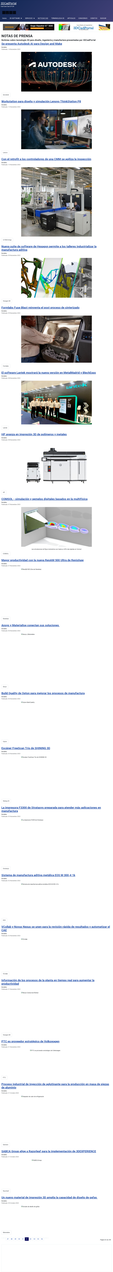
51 (23, 1239)
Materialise (6, 1232)
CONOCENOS (82, 18)
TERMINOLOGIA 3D (57, 18)
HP (4, 492)
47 (8, 1239)
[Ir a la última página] (47, 1238)
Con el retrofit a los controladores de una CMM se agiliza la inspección (46, 159)
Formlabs (6, 366)
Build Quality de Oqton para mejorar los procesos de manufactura (43, 693)
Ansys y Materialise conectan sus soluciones (30, 625)
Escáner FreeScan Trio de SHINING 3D (25, 748)
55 (38, 1239)
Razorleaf (6, 1191)
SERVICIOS (29, 18)
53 (30, 1239)
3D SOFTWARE (15, 18)
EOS (4, 920)
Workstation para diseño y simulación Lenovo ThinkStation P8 (41, 101)
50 (19, 1239)
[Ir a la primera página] (2, 1238)
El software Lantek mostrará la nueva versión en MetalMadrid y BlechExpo (48, 372)
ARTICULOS (71, 18)
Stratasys (6, 868)
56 (42, 1239)
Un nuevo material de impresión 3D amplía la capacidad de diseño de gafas (49, 1197)
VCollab (5, 974)
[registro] (84, 27)
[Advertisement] (56, 1258)
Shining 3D (6, 801)
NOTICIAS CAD (43, 18)
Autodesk (6, 95)
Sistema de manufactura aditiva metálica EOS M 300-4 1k (38, 875)
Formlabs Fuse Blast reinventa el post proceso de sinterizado (40, 307)
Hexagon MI (6, 301)
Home (4, 18)
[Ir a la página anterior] (5, 1238)
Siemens (5, 1145)
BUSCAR (103, 18)
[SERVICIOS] (34, 18)
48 (11, 1239)
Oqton (5, 741)
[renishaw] (28, 27)
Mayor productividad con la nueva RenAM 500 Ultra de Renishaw (42, 560)
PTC (4, 1077)
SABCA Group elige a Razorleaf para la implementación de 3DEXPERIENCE (48, 1151)
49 (15, 1239)
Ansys (5, 687)
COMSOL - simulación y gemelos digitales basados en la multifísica (44, 499)
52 (27, 1239)
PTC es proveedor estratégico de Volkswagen (30, 1041)
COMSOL (6, 554)
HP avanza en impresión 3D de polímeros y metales (34, 434)
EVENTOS (94, 18)
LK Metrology (7, 240)
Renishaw (6, 619)
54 (34, 1239)
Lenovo (5, 152)
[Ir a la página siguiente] (45, 1238)
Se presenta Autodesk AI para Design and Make (31, 43)
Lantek (5, 428)
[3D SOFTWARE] (21, 18)
